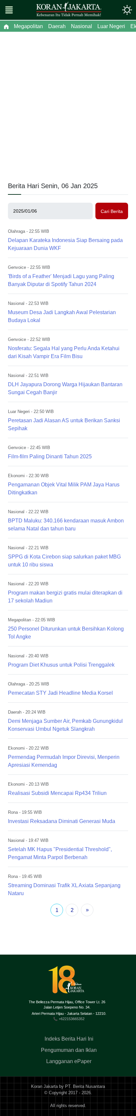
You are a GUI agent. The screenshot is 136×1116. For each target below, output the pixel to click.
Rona (13, 812)
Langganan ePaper (68, 1061)
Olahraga (16, 231)
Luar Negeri (19, 411)
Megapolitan (19, 619)
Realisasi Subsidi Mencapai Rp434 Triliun (57, 793)
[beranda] (6, 26)
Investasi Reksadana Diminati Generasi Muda (61, 821)
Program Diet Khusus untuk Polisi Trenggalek (61, 665)
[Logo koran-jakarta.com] (68, 10)
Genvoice (17, 267)
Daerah (14, 712)
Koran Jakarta (44, 1086)
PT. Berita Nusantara (85, 1086)
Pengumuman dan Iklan (69, 1050)
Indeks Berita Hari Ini (69, 1039)
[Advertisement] (68, 103)
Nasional (16, 303)
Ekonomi (16, 475)
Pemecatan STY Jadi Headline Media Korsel (60, 693)
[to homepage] (69, 982)
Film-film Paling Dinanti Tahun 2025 (50, 456)
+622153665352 (72, 1019)
